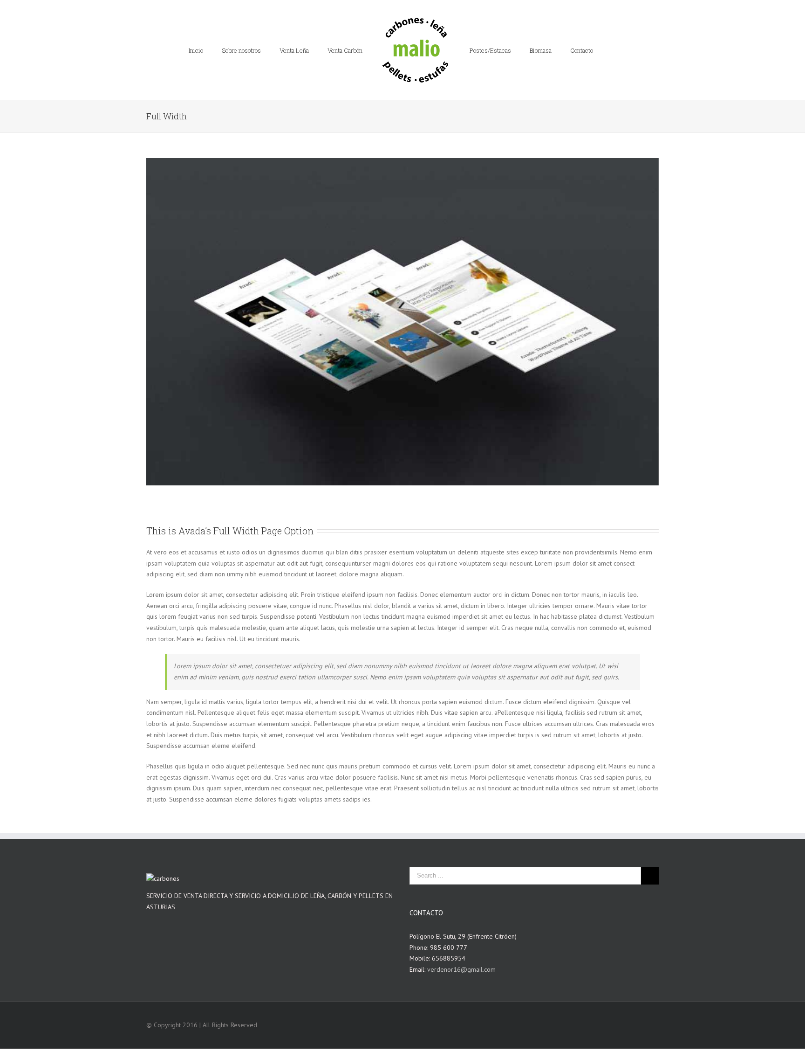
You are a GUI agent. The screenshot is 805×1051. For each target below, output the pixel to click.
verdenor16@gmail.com (461, 969)
